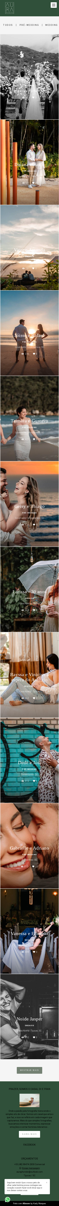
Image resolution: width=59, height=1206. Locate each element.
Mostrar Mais (29, 1070)
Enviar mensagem (31, 1168)
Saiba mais (29, 1134)
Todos (8, 25)
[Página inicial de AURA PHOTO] (9, 8)
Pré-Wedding (29, 25)
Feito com (29, 1203)
